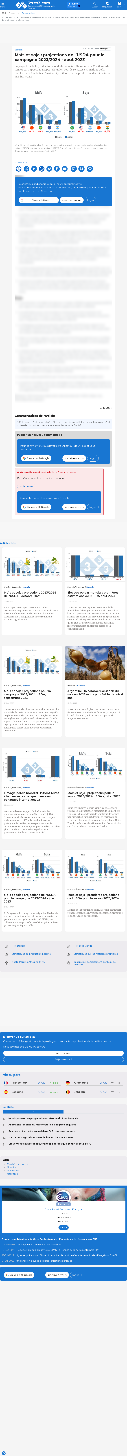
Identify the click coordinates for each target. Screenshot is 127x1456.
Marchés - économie (18, 1164)
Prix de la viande (83, 945)
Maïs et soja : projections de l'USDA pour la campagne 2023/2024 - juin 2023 (30, 898)
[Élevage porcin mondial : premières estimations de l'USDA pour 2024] (95, 564)
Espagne (17, 1092)
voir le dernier (26, 486)
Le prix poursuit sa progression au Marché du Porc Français (43, 1118)
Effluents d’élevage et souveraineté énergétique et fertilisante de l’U (50, 1143)
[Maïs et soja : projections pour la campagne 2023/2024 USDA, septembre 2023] (32, 663)
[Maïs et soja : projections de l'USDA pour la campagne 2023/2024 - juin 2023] (32, 867)
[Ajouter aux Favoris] (74, 169)
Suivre (63, 1227)
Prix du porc (18, 945)
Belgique (80, 1092)
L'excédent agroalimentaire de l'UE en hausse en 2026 (41, 1137)
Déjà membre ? (63, 1059)
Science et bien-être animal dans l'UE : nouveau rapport (42, 1131)
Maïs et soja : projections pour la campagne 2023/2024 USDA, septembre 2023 (27, 694)
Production (13, 1170)
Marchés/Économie (12, 587)
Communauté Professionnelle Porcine (41, 7)
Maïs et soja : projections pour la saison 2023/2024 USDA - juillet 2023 (93, 794)
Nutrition (71, 686)
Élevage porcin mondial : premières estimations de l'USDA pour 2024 (92, 594)
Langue (105, 49)
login (90, 200)
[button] (39, 200)
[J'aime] (90, 169)
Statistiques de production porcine (31, 954)
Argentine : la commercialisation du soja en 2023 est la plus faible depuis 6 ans (95, 694)
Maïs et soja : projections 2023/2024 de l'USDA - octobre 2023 (30, 594)
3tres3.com (39, 3)
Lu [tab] (33, 1111)
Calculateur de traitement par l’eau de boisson (95, 963)
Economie (19, 50)
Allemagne (81, 1082)
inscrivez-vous (71, 200)
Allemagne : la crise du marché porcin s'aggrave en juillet (42, 1124)
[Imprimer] (81, 169)
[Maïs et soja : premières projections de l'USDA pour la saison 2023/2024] (95, 867)
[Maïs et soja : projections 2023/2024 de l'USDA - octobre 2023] (32, 564)
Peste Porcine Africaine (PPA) (28, 962)
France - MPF (20, 1082)
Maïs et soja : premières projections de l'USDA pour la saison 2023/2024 (93, 896)
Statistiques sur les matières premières (96, 954)
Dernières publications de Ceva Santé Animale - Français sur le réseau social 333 (49, 1239)
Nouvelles (12, 1174)
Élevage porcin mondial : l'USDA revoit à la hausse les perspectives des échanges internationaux (31, 796)
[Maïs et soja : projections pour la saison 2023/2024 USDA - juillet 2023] (95, 765)
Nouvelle (26, 587)
